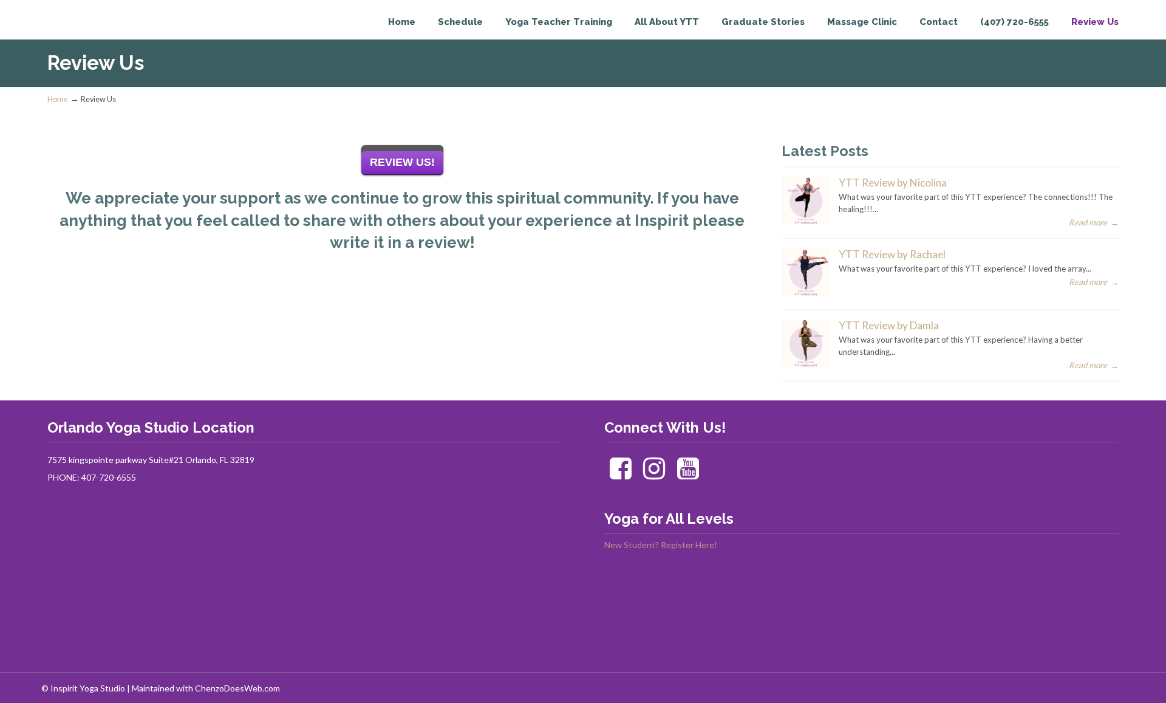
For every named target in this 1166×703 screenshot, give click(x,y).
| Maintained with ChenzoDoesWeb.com (203, 688)
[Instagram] (654, 474)
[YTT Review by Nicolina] (806, 222)
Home (57, 99)
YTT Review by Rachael (892, 254)
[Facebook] (620, 474)
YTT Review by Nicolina (893, 182)
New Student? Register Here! (660, 545)
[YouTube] (688, 474)
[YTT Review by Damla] (806, 364)
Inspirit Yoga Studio (97, 34)
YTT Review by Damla (889, 325)
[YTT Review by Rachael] (806, 293)
